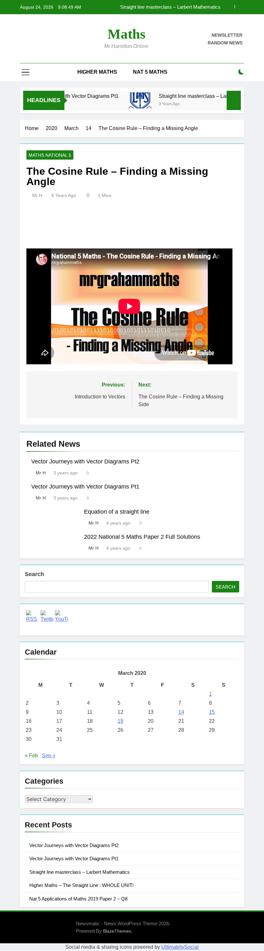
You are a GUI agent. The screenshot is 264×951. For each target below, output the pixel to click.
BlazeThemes (117, 931)
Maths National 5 (50, 155)
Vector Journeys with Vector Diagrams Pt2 (85, 461)
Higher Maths (97, 72)
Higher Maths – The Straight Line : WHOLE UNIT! (168, 7)
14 (181, 712)
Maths (127, 34)
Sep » (48, 755)
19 (120, 721)
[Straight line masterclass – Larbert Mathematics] (133, 100)
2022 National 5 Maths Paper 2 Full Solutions (142, 537)
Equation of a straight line (116, 511)
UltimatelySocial (180, 947)
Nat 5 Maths (150, 72)
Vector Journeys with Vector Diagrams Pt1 (85, 486)
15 (212, 712)
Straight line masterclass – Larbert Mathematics (205, 96)
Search (34, 574)
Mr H (37, 195)
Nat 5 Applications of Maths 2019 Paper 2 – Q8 (78, 898)
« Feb (31, 755)
